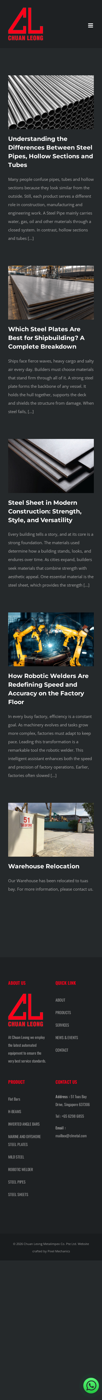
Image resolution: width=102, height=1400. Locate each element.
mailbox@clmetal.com (71, 1135)
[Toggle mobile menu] (91, 25)
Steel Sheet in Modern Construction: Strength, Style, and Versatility (45, 511)
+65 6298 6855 (73, 1116)
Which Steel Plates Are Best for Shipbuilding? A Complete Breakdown (46, 338)
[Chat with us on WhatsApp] (91, 1385)
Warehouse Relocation (43, 866)
